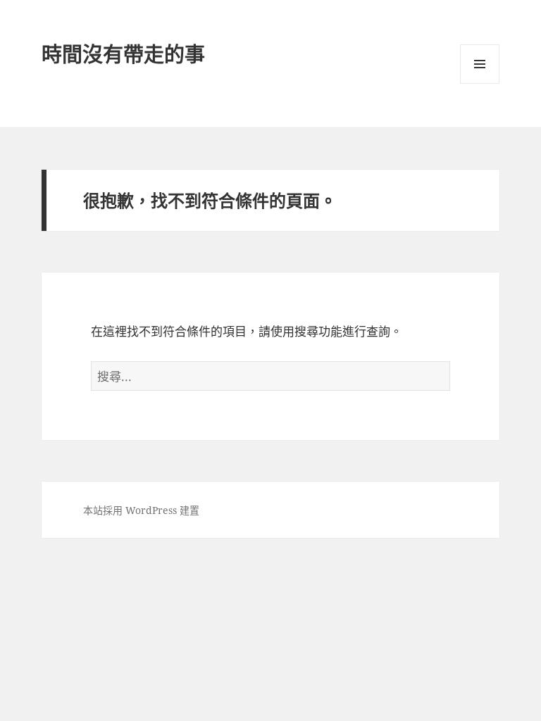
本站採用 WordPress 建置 (141, 510)
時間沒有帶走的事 (123, 54)
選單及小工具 (479, 64)
